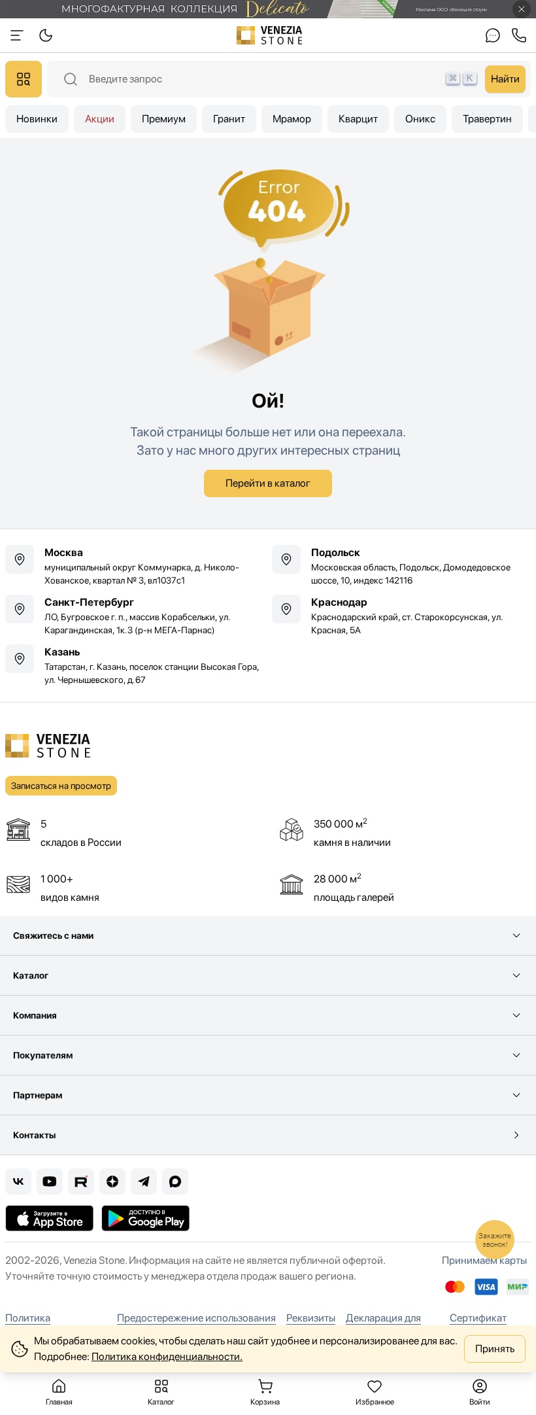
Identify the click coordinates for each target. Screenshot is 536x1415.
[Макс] (175, 1181)
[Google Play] (145, 1218)
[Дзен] (112, 1181)
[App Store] (49, 1218)
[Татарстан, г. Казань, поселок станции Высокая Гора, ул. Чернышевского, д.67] (134, 665)
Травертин (487, 119)
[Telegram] (144, 1181)
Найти (505, 79)
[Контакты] (493, 35)
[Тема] (17, 35)
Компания (35, 1015)
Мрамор (292, 119)
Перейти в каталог (268, 483)
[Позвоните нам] (519, 35)
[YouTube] (50, 1181)
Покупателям (43, 1055)
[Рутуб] (81, 1181)
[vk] (18, 1181)
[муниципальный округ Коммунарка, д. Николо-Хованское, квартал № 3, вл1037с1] (134, 566)
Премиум (164, 119)
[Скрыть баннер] (521, 9)
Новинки (37, 119)
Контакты (34, 1135)
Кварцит (358, 119)
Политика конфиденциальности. (167, 1356)
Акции (99, 119)
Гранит (229, 119)
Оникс (420, 119)
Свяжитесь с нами (53, 935)
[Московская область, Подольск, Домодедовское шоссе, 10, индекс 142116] (401, 566)
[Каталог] (23, 79)
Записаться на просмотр (61, 785)
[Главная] (270, 35)
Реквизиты (310, 1318)
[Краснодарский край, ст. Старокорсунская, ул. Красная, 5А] (401, 616)
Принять (494, 1348)
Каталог (30, 975)
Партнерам (37, 1095)
